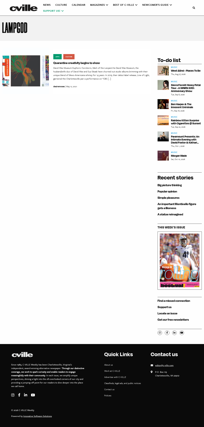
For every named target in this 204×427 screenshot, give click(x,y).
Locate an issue (167, 313)
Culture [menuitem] (61, 5)
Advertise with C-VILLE (115, 377)
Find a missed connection (174, 301)
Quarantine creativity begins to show (76, 63)
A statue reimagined (170, 214)
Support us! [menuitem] (51, 11)
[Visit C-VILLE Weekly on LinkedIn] (26, 395)
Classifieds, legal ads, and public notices (122, 383)
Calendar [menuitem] (78, 5)
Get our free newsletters (173, 319)
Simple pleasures (169, 197)
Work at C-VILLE (112, 371)
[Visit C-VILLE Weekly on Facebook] (19, 395)
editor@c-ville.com (164, 365)
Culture (69, 57)
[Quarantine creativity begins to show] (25, 70)
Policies (107, 395)
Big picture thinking (170, 185)
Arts (57, 57)
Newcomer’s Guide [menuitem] (155, 5)
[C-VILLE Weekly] (25, 7)
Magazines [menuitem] (97, 5)
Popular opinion (167, 191)
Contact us (109, 389)
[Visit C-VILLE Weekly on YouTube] (33, 395)
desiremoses (59, 86)
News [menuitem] (47, 5)
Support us (165, 307)
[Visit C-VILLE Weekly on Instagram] (13, 395)
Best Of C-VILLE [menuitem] (123, 5)
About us (108, 364)
